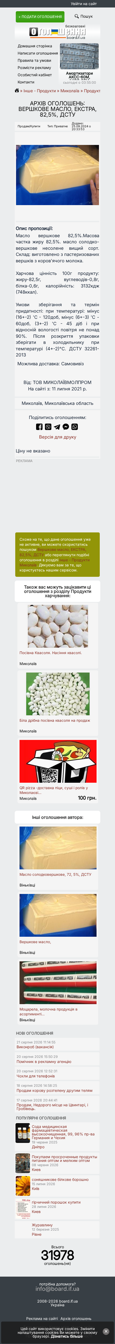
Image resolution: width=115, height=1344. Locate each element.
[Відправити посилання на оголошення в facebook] (39, 428)
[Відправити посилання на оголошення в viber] (48, 428)
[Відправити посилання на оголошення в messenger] (66, 428)
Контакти (26, 82)
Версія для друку (57, 437)
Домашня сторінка (35, 46)
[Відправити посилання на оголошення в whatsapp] (74, 428)
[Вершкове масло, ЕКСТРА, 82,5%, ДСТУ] (57, 170)
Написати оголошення (38, 53)
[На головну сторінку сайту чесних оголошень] (57, 37)
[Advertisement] (55, 496)
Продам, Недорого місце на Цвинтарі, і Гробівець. (52, 1107)
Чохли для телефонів (36, 1076)
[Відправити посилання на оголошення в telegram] (57, 428)
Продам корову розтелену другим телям (55, 1090)
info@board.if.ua (57, 1289)
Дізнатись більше (67, 1336)
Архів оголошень (75, 1318)
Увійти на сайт (84, 3)
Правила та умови (34, 60)
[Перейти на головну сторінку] (18, 90)
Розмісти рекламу (34, 67)
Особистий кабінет (35, 74)
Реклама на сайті (42, 1318)
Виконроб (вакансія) (35, 1047)
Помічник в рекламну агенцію (44, 1061)
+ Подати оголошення (40, 17)
